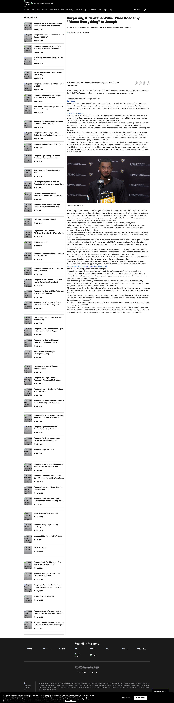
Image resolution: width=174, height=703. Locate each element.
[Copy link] (148, 83)
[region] (87, 697)
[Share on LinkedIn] (144, 83)
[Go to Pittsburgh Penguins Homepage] (42, 3)
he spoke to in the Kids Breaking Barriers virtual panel (87, 266)
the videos (71, 101)
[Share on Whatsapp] (136, 83)
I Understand (140, 697)
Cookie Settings (20, 699)
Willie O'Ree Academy (75, 113)
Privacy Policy (61, 697)
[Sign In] (144, 9)
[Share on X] (140, 83)
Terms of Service (70, 701)
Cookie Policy (73, 697)
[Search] (148, 9)
